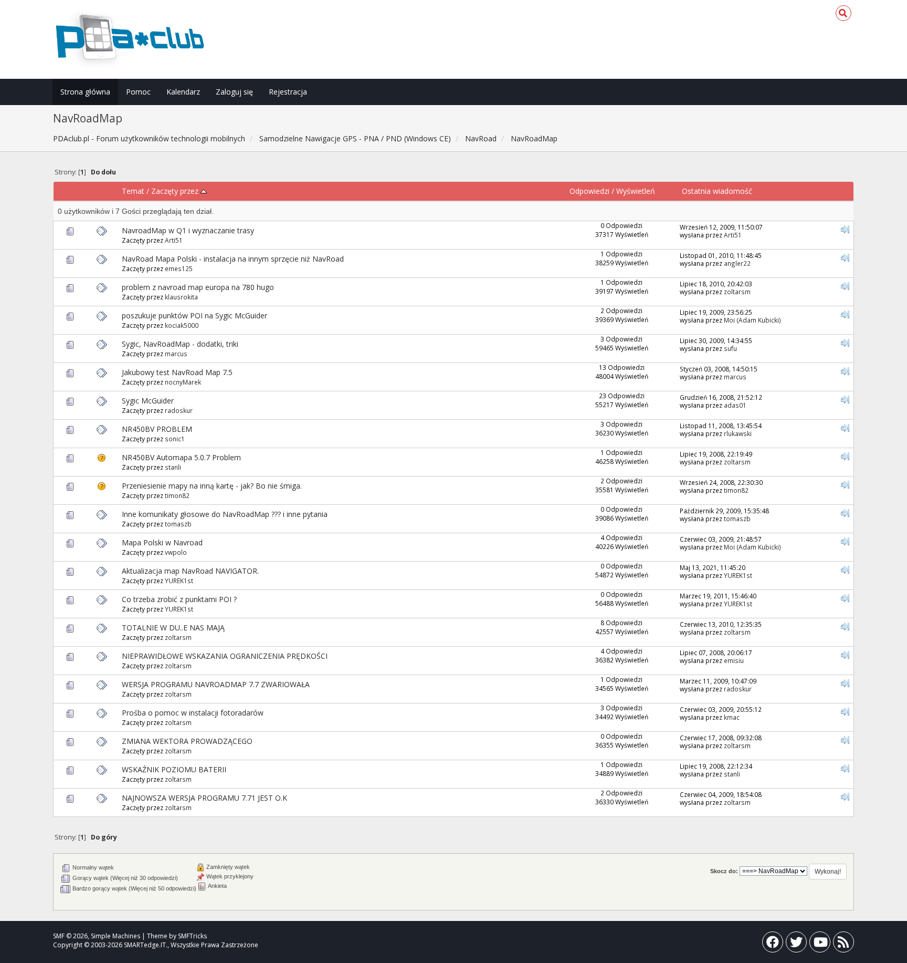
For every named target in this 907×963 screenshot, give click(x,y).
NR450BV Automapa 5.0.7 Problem (181, 457)
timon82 (177, 495)
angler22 (737, 263)
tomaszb (178, 524)
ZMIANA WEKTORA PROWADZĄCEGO (187, 741)
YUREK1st (179, 580)
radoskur (179, 410)
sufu (730, 348)
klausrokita (181, 297)
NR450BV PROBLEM (157, 429)
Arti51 (174, 240)
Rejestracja (288, 92)
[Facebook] (772, 944)
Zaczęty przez (176, 191)
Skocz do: (724, 871)
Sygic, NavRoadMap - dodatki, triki (180, 344)
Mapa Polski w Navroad (162, 542)
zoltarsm (737, 291)
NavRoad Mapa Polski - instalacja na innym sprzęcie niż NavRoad (233, 259)
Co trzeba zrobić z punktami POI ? (179, 599)
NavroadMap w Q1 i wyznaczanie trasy (188, 230)
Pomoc (138, 92)
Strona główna (85, 92)
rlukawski (738, 433)
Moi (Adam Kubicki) (752, 320)
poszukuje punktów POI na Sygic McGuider (194, 315)
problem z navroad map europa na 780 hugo (198, 287)
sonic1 (175, 438)
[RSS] (843, 944)
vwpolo (176, 552)
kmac (732, 717)
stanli (173, 467)
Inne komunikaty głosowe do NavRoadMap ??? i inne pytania (225, 514)
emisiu (734, 660)
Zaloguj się (234, 92)
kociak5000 (181, 325)
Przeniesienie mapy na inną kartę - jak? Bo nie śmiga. (212, 486)
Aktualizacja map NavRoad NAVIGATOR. (190, 571)
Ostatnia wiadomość (717, 191)
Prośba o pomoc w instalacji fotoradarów (192, 713)
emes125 (179, 268)
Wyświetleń (635, 191)
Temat (133, 191)
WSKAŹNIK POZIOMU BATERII (174, 769)
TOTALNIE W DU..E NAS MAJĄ (173, 628)
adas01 (735, 405)
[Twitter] (796, 944)
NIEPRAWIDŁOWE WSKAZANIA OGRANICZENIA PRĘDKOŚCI (225, 656)
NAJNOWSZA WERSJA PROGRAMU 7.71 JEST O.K (204, 798)
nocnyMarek (183, 382)
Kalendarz (183, 92)
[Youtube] (819, 944)
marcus (176, 353)
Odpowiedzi (589, 191)
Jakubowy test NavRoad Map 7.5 (177, 372)
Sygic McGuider (148, 401)
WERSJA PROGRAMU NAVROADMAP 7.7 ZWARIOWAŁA (216, 684)
